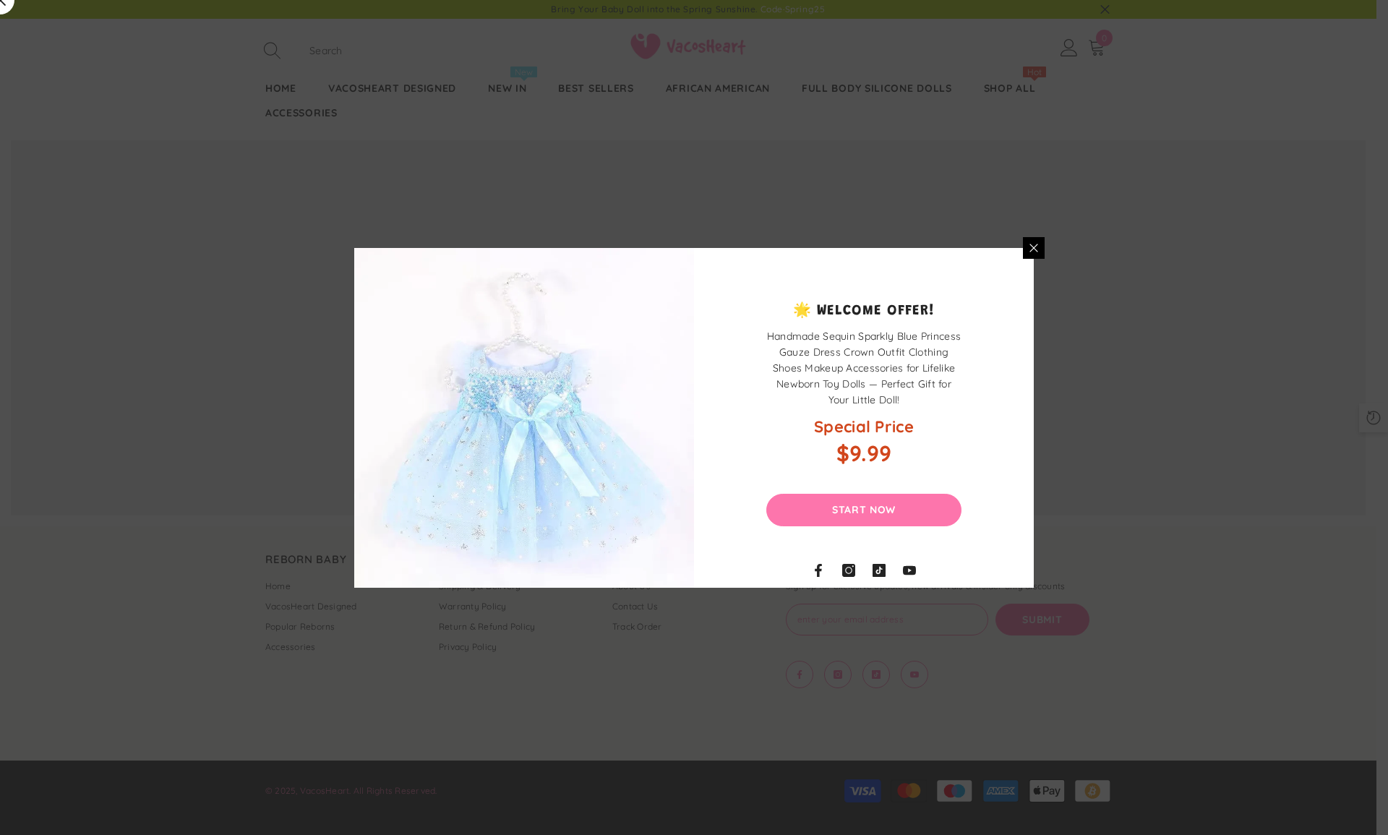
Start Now (864, 509)
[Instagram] (849, 570)
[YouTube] (909, 570)
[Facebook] (818, 570)
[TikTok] (879, 570)
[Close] (1034, 248)
